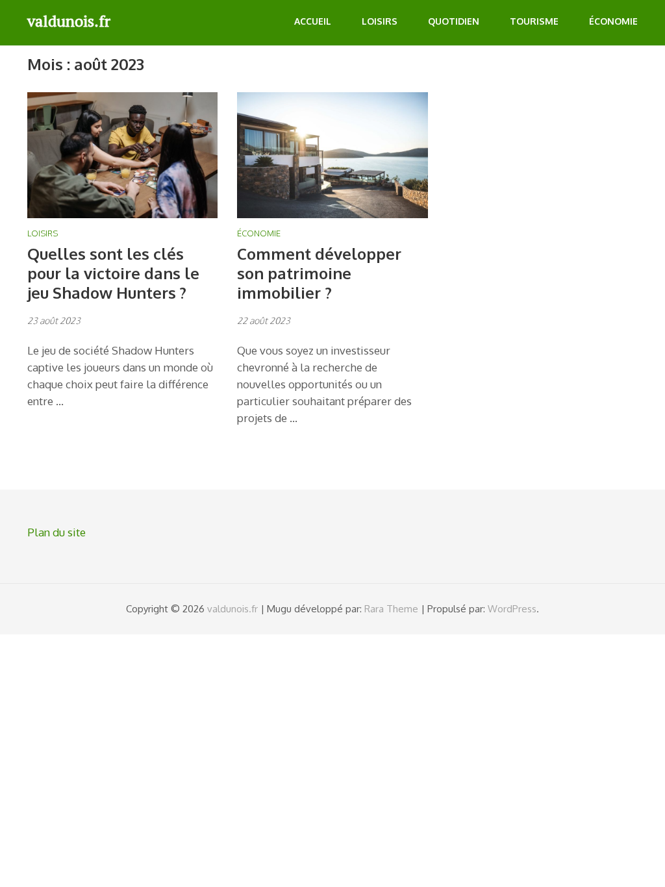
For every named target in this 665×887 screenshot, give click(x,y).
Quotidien (453, 21)
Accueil (312, 21)
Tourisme (534, 21)
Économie (613, 21)
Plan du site (56, 532)
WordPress (512, 609)
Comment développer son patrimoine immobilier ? (319, 273)
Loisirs (379, 21)
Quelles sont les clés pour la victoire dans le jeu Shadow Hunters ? (113, 273)
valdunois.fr (68, 20)
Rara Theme (391, 609)
